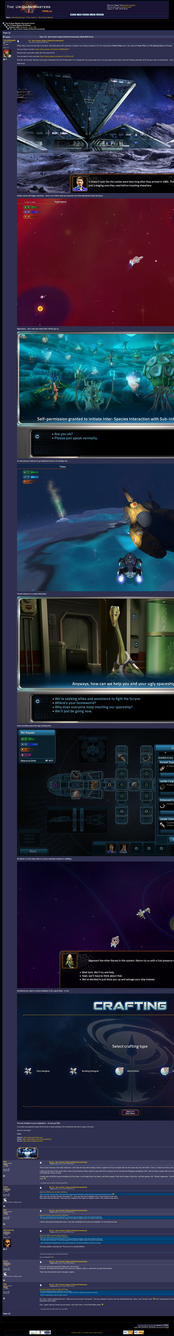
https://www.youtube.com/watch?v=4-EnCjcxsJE (57, 56)
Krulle (5, 1187)
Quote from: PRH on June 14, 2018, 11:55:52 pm (53, 1192)
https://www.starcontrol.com (33, 1137)
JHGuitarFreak (8, 1230)
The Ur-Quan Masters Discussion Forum (20, 23)
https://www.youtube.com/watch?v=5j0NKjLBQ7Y (52, 49)
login (126, 5)
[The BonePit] (6, 1249)
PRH (5, 1162)
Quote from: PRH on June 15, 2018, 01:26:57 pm (53, 1235)
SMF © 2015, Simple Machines (94, 1332)
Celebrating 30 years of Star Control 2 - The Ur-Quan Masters (32, 17)
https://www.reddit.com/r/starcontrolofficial (36, 1139)
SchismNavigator (9, 40)
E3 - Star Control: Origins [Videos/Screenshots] (27, 29)
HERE (52, 1257)
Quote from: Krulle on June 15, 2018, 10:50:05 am (54, 1215)
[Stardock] (6, 60)
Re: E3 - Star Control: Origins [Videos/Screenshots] (68, 1162)
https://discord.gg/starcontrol (33, 1141)
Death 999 (32, 27)
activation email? (126, 7)
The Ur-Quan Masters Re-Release (19, 25)
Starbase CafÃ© (14, 27)
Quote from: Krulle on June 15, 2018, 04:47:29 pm (54, 1289)
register (132, 5)
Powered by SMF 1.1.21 (78, 1332)
